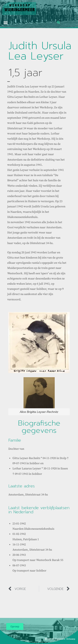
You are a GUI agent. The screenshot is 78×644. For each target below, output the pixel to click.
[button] (5, 22)
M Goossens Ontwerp (64, 638)
